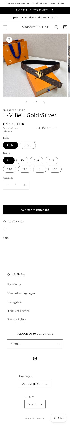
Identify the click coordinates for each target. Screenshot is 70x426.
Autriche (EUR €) (32, 384)
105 (51, 160)
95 (22, 160)
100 (36, 160)
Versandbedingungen (21, 293)
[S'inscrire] (58, 344)
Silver (28, 145)
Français (32, 404)
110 (9, 169)
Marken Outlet (39, 418)
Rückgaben (14, 302)
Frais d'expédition (27, 128)
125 (54, 169)
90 (8, 160)
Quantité (8, 178)
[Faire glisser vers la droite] (44, 102)
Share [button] (10, 247)
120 (39, 169)
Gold (10, 145)
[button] (5, 27)
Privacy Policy (16, 319)
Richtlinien (14, 284)
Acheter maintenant (35, 210)
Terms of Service (18, 311)
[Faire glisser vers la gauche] (26, 102)
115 (24, 169)
